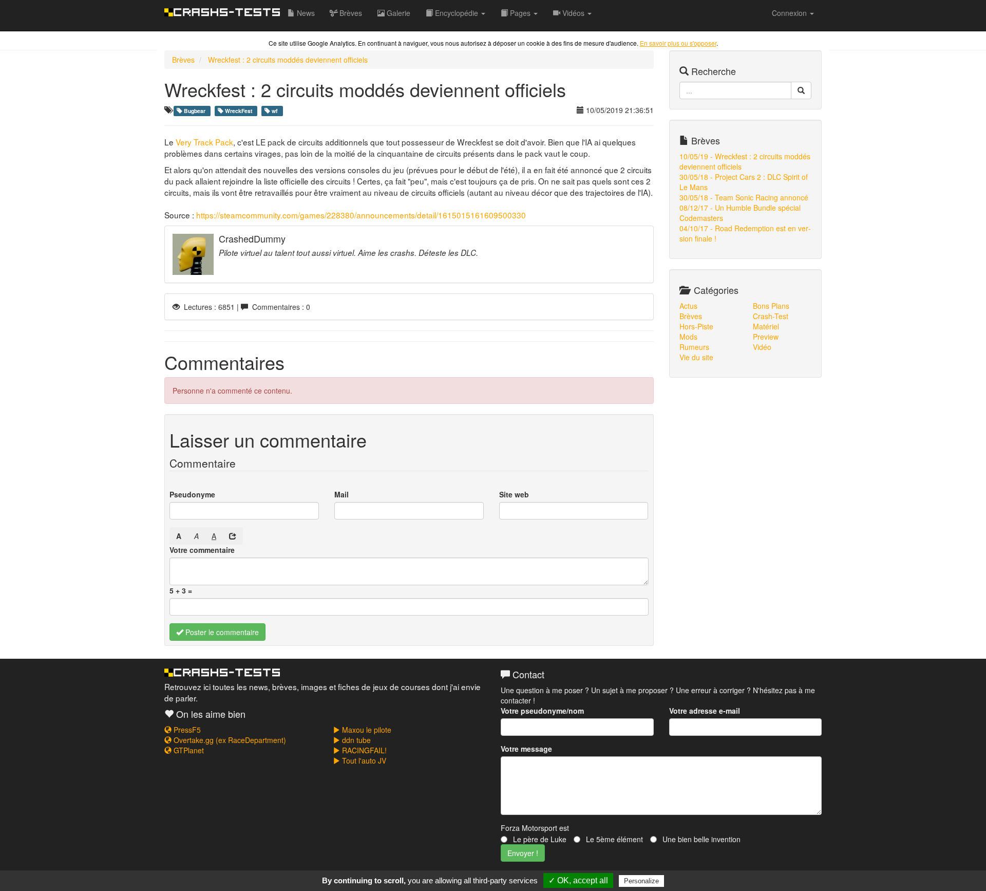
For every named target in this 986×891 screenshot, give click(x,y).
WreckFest (238, 111)
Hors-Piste (696, 326)
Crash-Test (770, 316)
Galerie (397, 13)
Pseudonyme (192, 494)
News (305, 13)
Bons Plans (771, 306)
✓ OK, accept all (578, 880)
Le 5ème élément (613, 839)
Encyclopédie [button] (456, 13)
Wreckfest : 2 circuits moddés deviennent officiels (288, 59)
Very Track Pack (204, 141)
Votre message (526, 749)
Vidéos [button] (573, 13)
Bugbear (194, 111)
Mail (341, 494)
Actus (688, 306)
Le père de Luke (538, 839)
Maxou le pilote (365, 730)
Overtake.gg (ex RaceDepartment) (229, 740)
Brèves (349, 13)
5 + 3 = (180, 590)
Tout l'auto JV (363, 760)
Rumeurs (694, 347)
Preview (766, 336)
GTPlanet (188, 750)
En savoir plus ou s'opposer (678, 43)
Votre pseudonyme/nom (542, 711)
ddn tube (355, 740)
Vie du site (696, 357)
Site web (514, 494)
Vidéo (762, 347)
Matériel (766, 326)
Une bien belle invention (700, 839)
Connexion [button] (790, 13)
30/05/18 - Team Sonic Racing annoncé (743, 197)
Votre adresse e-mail (704, 711)
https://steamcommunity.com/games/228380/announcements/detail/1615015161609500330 (361, 214)
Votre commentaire (202, 550)
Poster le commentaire (221, 632)
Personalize (641, 881)
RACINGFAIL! (363, 750)
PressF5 (186, 730)
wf (274, 111)
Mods (688, 336)
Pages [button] (520, 13)
